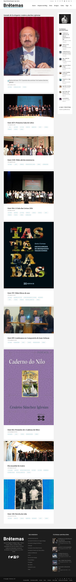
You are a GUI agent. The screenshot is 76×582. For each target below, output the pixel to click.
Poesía (24, 87)
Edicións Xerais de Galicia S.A (13, 550)
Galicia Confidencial (32, 552)
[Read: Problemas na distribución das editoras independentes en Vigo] (60, 33)
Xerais (21, 129)
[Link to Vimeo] (67, 1)
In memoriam (16, 342)
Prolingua (30, 562)
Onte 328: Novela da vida (17, 514)
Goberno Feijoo (11, 472)
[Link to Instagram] (60, 1)
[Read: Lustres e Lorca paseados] (60, 45)
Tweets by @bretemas (64, 109)
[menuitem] (34, 5)
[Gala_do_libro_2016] (29, 106)
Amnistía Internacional (33, 538)
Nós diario (30, 564)
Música (39, 212)
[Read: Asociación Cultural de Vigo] (60, 66)
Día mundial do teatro (16, 466)
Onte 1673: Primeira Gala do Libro (20, 123)
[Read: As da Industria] (60, 99)
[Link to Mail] (69, 1)
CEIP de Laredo (15, 546)
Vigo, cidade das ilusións (64, 560)
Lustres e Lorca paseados (64, 547)
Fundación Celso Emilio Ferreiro (35, 548)
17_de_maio (10, 470)
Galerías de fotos (18, 297)
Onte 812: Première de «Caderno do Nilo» (23, 430)
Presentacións (36, 342)
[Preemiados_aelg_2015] (29, 145)
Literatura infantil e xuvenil (30, 297)
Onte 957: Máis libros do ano (18, 293)
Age (10, 127)
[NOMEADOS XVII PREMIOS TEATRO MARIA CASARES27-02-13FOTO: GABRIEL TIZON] (29, 451)
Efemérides (46, 470)
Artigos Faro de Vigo (25, 470)
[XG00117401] (29, 255)
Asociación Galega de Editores (35, 543)
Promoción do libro (30, 164)
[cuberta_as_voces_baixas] (29, 494)
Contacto (52, 1)
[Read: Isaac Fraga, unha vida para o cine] (60, 92)
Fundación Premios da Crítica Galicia (36, 550)
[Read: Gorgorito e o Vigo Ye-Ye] (60, 80)
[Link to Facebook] (58, 1)
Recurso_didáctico (30, 299)
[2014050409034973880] (29, 187)
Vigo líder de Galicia (66, 86)
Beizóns (16, 212)
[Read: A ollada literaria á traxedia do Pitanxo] (60, 52)
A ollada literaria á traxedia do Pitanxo (63, 554)
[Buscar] (70, 5)
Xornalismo (45, 164)
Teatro (15, 129)
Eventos (28, 127)
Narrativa (34, 127)
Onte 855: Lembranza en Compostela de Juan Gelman (28, 338)
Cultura (22, 127)
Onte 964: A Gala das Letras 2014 (20, 208)
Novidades (40, 297)
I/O (14, 578)
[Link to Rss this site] (71, 1)
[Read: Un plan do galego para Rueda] (60, 73)
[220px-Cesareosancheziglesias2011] (29, 46)
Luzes (29, 555)
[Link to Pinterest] (62, 1)
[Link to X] (55, 1)
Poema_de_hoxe (17, 87)
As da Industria (65, 98)
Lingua (33, 212)
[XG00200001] (29, 387)
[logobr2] (13, 5)
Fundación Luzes (31, 567)
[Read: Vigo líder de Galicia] (60, 86)
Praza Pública (31, 560)
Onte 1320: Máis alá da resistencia (20, 160)
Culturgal (30, 545)
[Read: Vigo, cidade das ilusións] (60, 59)
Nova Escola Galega (32, 557)
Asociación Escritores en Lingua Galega (36, 540)
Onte (40, 127)
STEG (29, 569)
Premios (10, 129)
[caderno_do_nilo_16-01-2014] (29, 320)
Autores (10, 87)
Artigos (16, 470)
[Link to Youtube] (64, 1)
